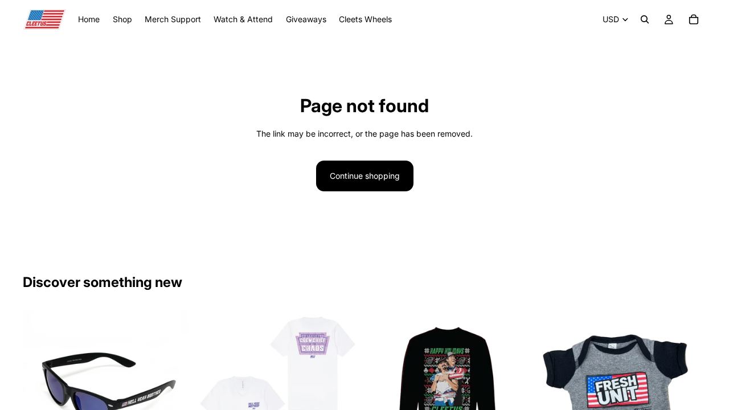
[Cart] (693, 19)
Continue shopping (365, 176)
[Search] (644, 19)
